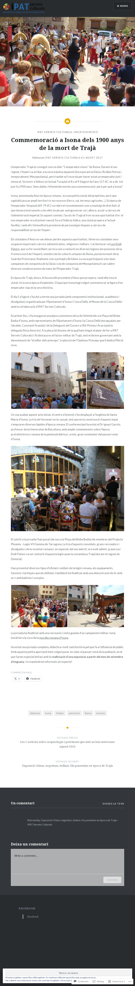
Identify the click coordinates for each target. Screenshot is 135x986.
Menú (124, 5)
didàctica (35, 713)
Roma (88, 713)
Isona (48, 713)
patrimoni (74, 713)
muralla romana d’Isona (53, 637)
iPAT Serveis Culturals (54, 131)
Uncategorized (86, 131)
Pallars (60, 713)
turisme (100, 713)
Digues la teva (113, 803)
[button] (48, 380)
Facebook (27, 908)
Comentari (112, 879)
